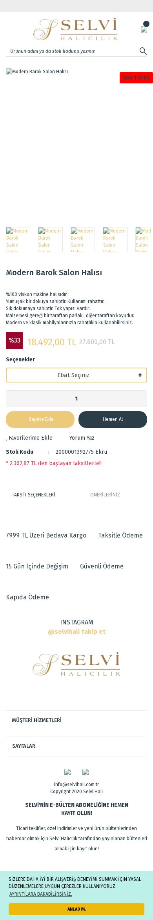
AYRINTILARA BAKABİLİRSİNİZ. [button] (40, 894)
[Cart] (144, 29)
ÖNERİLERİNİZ (105, 495)
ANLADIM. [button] (76, 909)
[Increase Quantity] (141, 399)
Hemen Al (113, 419)
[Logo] (75, 29)
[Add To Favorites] (29, 438)
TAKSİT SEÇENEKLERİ (33, 495)
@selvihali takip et (77, 631)
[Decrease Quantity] (12, 399)
